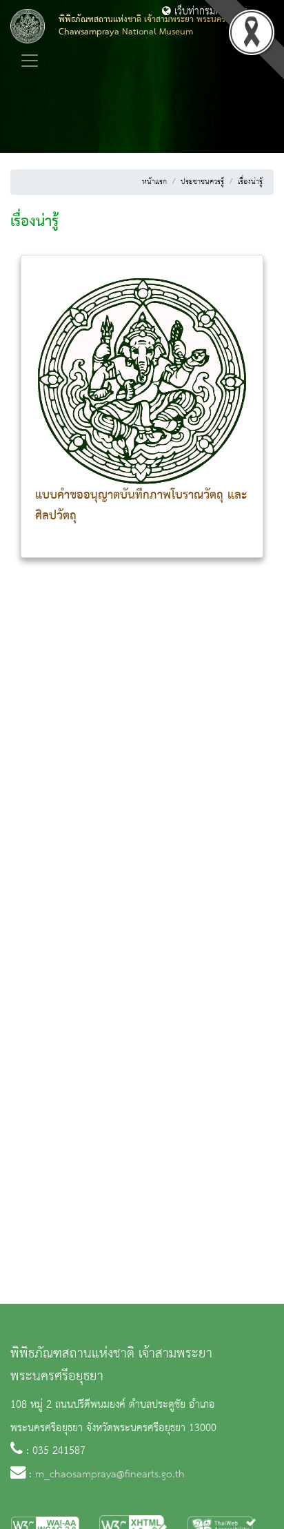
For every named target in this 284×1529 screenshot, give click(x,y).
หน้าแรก (154, 181)
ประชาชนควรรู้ (202, 181)
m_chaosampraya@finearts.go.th (110, 1474)
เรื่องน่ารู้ (250, 181)
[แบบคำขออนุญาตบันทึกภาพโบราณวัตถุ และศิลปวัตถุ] (142, 376)
